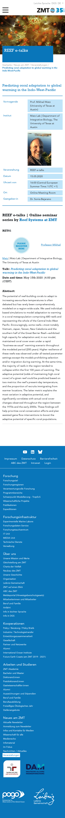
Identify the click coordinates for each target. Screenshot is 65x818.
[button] (60, 3)
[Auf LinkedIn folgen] (32, 452)
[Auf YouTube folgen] (25, 452)
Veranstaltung (11, 169)
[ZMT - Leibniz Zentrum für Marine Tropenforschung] (50, 10)
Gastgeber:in (10, 198)
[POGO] (13, 796)
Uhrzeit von (9, 182)
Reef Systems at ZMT (38, 220)
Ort (5, 192)
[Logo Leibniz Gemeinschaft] (44, 796)
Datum (7, 176)
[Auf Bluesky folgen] (40, 452)
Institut (7, 115)
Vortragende (10, 101)
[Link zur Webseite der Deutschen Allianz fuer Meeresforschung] (44, 769)
